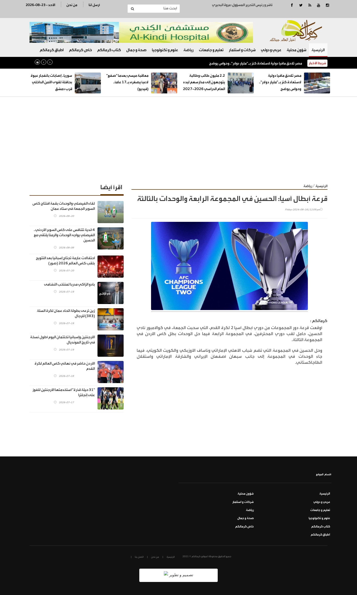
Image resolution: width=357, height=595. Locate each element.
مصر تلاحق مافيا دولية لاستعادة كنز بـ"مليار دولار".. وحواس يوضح (255, 63)
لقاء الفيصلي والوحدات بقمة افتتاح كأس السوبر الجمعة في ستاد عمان (63, 206)
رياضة (188, 49)
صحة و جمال (136, 49)
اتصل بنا (139, 556)
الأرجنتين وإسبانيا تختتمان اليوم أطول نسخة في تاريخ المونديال (62, 340)
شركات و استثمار (242, 49)
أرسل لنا (94, 5)
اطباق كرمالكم (52, 49)
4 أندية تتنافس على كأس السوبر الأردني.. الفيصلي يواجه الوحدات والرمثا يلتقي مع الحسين (64, 235)
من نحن (71, 5)
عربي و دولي (271, 49)
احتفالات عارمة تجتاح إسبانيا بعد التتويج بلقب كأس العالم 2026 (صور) (65, 261)
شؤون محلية (296, 49)
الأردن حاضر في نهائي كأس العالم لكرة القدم (64, 366)
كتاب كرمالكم (109, 49)
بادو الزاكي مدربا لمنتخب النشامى (69, 284)
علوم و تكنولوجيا (165, 49)
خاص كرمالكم (80, 49)
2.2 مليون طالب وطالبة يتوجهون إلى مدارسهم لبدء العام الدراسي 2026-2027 (204, 82)
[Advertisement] (178, 135)
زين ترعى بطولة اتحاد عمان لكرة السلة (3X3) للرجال (66, 313)
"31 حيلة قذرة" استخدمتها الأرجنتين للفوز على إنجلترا (63, 392)
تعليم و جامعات (211, 49)
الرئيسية (318, 49)
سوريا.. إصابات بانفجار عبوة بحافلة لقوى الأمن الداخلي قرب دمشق (51, 82)
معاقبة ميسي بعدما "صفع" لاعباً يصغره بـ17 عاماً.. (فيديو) (127, 82)
